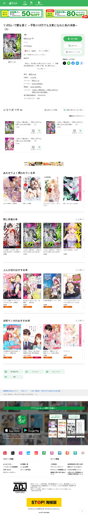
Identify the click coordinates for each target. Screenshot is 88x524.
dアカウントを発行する (36, 508)
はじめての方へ (7, 464)
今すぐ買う (74, 39)
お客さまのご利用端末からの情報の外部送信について (75, 473)
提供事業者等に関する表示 (75, 464)
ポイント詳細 (43, 51)
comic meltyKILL (37, 84)
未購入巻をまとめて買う (74, 110)
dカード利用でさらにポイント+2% (34, 54)
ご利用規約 (53, 464)
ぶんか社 (33, 77)
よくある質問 (24, 467)
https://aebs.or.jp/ (37, 490)
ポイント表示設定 (25, 469)
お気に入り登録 (52, 110)
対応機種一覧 (24, 464)
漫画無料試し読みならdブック (10, 390)
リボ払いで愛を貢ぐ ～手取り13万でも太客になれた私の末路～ (45, 390)
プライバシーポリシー (56, 467)
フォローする (33, 38)
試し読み (13, 62)
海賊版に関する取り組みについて (58, 473)
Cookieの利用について (74, 469)
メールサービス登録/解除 (10, 467)
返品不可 (26, 58)
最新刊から (80, 116)
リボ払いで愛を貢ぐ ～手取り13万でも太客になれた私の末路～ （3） (28, 140)
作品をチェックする (74, 52)
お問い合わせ (7, 469)
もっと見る (79, 219)
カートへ (74, 46)
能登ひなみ (27, 38)
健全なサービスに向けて (75, 467)
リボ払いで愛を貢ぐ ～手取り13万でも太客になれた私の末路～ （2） (70, 123)
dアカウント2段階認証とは (58, 469)
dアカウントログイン (9, 472)
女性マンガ (35, 80)
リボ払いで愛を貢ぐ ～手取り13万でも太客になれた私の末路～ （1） (28, 123)
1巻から (72, 116)
